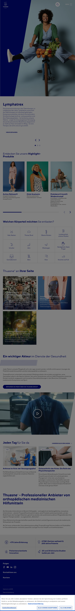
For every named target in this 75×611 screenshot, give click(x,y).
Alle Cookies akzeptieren (47, 608)
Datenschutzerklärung (35, 604)
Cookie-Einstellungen (9, 607)
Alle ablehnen (65, 608)
